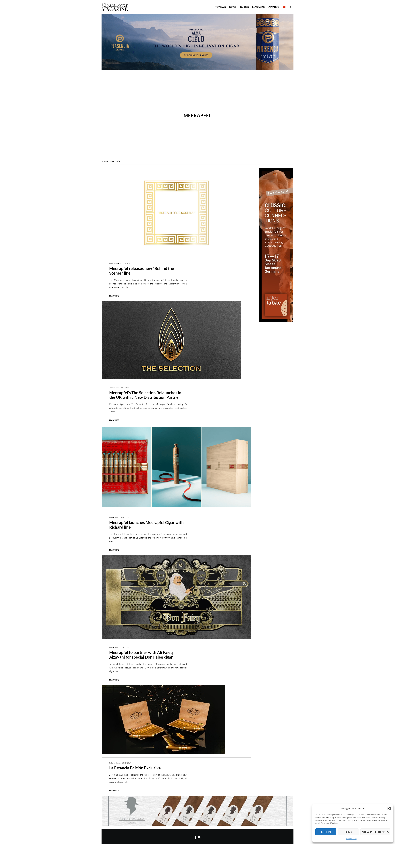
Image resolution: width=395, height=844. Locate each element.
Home (105, 161)
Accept (326, 832)
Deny (348, 832)
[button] (388, 808)
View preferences (375, 832)
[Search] (289, 7)
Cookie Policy (351, 838)
